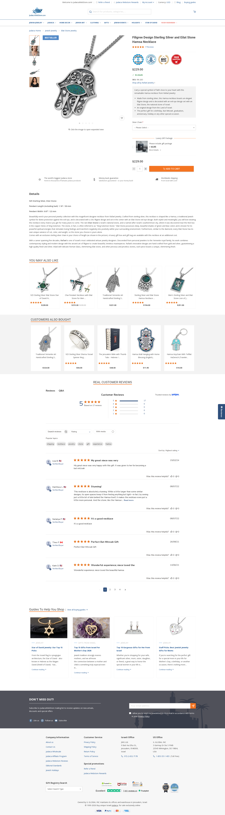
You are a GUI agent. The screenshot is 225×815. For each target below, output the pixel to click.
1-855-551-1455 (163, 756)
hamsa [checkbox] (108, 444)
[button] (86, 78)
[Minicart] (194, 12)
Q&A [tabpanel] (61, 390)
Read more (128, 500)
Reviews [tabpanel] (50, 390)
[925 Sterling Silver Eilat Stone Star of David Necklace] (44, 281)
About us (49, 742)
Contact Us (50, 747)
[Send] (193, 706)
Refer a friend (104, 2)
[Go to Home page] (37, 11)
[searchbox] (55, 432)
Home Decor (65, 23)
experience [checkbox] (97, 444)
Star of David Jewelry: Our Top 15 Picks (47, 649)
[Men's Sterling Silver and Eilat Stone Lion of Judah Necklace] (180, 281)
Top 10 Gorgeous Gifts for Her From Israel (133, 649)
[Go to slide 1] (79, 123)
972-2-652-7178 (131, 756)
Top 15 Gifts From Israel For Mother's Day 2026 (87, 649)
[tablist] (112, 390)
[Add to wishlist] (121, 118)
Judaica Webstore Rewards (127, 2)
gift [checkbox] (88, 444)
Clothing (94, 23)
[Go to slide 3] (86, 123)
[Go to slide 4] (89, 123)
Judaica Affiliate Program (56, 756)
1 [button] (105, 589)
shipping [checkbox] (50, 444)
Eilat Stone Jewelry (69, 30)
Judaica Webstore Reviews (57, 761)
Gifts (106, 23)
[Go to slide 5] (92, 123)
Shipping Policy (90, 747)
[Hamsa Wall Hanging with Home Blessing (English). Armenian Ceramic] (146, 340)
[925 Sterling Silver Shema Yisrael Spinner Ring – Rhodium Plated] (79, 340)
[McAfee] (122, 784)
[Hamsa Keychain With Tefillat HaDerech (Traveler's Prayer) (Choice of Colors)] (179, 340)
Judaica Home (35, 30)
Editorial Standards (54, 765)
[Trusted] (106, 784)
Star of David (151, 23)
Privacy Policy (143, 716)
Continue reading (38, 669)
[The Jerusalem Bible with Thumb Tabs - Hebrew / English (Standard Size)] (112, 340)
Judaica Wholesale (53, 751)
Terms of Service (91, 756)
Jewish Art (80, 23)
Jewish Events (120, 23)
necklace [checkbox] (61, 444)
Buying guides (190, 2)
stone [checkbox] (80, 444)
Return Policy (89, 751)
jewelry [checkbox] (72, 444)
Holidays (136, 23)
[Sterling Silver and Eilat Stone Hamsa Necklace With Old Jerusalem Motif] (146, 281)
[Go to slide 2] (82, 123)
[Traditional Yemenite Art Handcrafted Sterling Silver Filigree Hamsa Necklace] (112, 281)
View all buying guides (76, 609)
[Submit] (90, 12)
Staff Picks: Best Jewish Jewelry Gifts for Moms (173, 649)
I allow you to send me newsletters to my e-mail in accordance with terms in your (163, 715)
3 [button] (115, 589)
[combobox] (119, 11)
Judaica (51, 23)
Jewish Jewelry (35, 23)
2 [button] (110, 589)
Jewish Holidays (52, 770)
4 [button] (120, 589)
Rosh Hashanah (168, 23)
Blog (178, 2)
